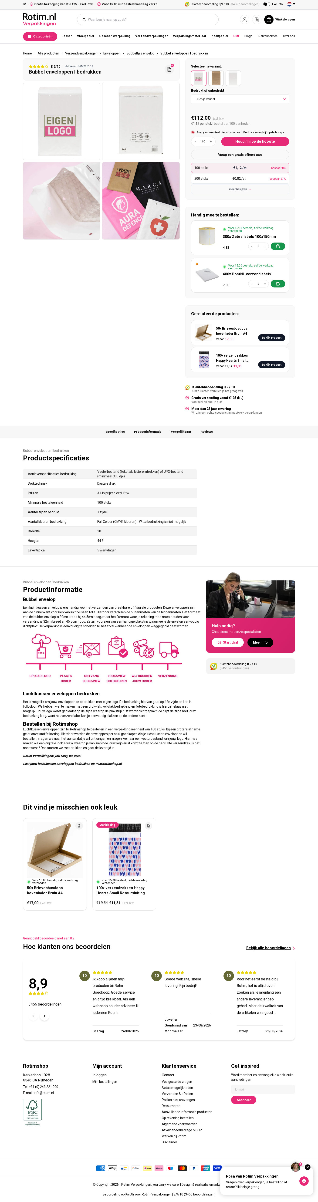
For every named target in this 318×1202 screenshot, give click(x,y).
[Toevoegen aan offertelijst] (79, 826)
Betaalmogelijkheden (177, 1088)
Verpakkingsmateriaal (189, 36)
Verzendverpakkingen (151, 36)
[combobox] (150, 19)
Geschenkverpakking (115, 36)
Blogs (248, 36)
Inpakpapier (220, 36)
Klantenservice (267, 36)
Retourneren (171, 1106)
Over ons (289, 36)
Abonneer (244, 1100)
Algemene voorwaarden (179, 1124)
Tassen (67, 36)
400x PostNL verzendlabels (247, 274)
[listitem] (198, 78)
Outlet (237, 36)
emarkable (217, 1184)
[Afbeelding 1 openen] (61, 121)
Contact (168, 1075)
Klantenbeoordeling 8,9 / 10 (226, 4)
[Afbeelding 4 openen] (140, 200)
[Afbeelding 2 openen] (140, 121)
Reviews (207, 431)
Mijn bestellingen (104, 1082)
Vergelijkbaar (181, 431)
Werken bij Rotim (174, 1136)
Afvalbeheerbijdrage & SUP (182, 1130)
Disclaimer (169, 1142)
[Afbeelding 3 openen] (61, 200)
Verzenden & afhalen (177, 1094)
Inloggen (99, 1075)
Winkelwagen (285, 19)
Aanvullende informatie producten (187, 1112)
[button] (244, 19)
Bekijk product (271, 337)
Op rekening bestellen (178, 1118)
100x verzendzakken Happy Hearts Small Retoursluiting (232, 358)
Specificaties (115, 431)
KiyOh (129, 1194)
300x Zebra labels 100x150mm (249, 236)
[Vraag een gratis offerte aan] (169, 69)
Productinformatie (148, 431)
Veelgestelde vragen (177, 1082)
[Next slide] (44, 1016)
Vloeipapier (86, 36)
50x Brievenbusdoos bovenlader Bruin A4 (231, 331)
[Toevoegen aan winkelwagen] (278, 246)
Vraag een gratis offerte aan (240, 154)
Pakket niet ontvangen (178, 1100)
